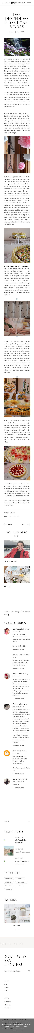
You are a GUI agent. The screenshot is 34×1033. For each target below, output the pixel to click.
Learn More (14, 1031)
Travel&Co (8, 890)
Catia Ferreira (18, 779)
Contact (6, 987)
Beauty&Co (8, 879)
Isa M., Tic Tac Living (19, 646)
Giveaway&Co (21, 882)
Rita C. (15, 655)
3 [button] (19, 930)
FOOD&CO (8, 882)
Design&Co (20, 879)
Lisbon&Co (8, 886)
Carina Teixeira (19, 704)
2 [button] (17, 930)
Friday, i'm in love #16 (17, 926)
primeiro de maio (10, 561)
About (6, 990)
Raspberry (17, 673)
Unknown (16, 751)
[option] (17, 906)
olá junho (7, 586)
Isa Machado (18, 629)
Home (5, 984)
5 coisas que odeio (17, 906)
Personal (11, 32)
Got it (21, 1031)
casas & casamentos (22, 852)
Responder (19, 649)
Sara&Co (12, 513)
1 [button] (15, 930)
